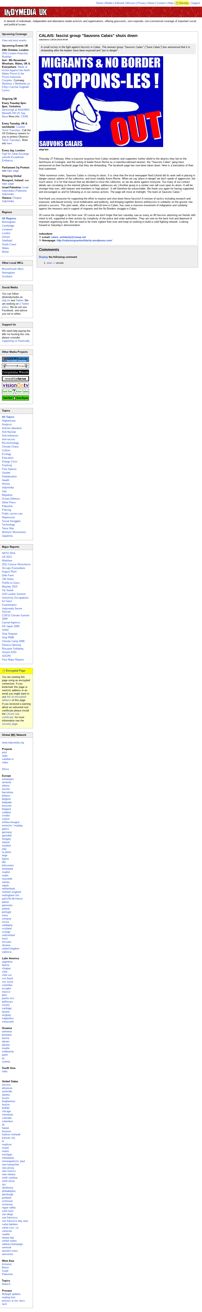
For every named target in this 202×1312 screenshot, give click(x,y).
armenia (6, 782)
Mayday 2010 (9, 586)
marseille (7, 878)
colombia (7, 985)
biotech (6, 1284)
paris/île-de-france (12, 898)
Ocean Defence (11, 498)
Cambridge (8, 225)
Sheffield (7, 240)
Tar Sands (8, 590)
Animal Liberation (12, 428)
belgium (6, 798)
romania (6, 918)
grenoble (7, 835)
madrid (6, 872)
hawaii (5, 1127)
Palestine (7, 506)
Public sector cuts (12, 513)
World (5, 251)
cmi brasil (7, 978)
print (4, 752)
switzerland (8, 935)
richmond (7, 1201)
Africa (5, 769)
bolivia (5, 965)
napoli (5, 885)
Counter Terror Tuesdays (13, 128)
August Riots (9, 571)
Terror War (8, 528)
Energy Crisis (9, 461)
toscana (6, 941)
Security (184, 3)
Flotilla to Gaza (10, 582)
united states (9, 1240)
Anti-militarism (10, 435)
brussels (7, 805)
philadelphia (8, 1191)
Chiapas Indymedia (12, 199)
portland (6, 1197)
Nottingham (8, 272)
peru (4, 994)
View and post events (14, 40)
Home (99, 3)
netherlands (8, 888)
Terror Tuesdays (11, 140)
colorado (7, 1117)
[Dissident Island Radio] (15, 367)
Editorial (119, 3)
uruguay (6, 1014)
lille (4, 862)
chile (4, 971)
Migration (7, 494)
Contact (161, 3)
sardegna (7, 925)
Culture (6, 450)
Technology (8, 524)
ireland (5, 842)
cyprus (6, 818)
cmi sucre (7, 981)
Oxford (6, 236)
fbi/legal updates (11, 1294)
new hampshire (10, 1164)
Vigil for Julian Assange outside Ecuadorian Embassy (15, 157)
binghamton (8, 1101)
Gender (6, 472)
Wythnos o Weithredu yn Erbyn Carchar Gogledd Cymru (16, 87)
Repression (8, 517)
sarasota (7, 1230)
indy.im (6, 300)
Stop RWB (8, 637)
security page (9, 723)
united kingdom (10, 948)
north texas (8, 1181)
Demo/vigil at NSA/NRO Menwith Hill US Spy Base (15, 113)
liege (4, 855)
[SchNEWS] (15, 360)
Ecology (6, 454)
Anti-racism (8, 439)
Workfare (7, 560)
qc (3, 1058)
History (6, 483)
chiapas (6, 968)
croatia (6, 815)
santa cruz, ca (10, 1227)
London (6, 233)
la (3, 1141)
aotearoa (7, 1031)
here (9, 143)
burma (5, 1038)
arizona (6, 1084)
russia (5, 921)
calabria (6, 812)
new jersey (8, 1167)
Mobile (109, 3)
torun (5, 938)
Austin (5, 1098)
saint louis (8, 1210)
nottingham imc (11, 895)
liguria (5, 858)
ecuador (6, 988)
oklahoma (7, 1187)
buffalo (6, 1107)
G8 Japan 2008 (10, 626)
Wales (5, 248)
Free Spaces (9, 469)
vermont (6, 1247)
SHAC (5, 629)
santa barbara (10, 1224)
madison (7, 1144)
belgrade (7, 802)
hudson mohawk (11, 1134)
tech (4, 1304)
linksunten (8, 865)
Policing (6, 509)
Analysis (7, 424)
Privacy (141, 3)
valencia (6, 951)
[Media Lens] (15, 380)
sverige (6, 931)
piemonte (7, 905)
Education (7, 457)
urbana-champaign (12, 1244)
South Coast (9, 244)
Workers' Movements (14, 532)
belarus (6, 795)
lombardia (7, 868)
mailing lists (9, 1297)
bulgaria (6, 809)
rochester (7, 1204)
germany (7, 832)
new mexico (9, 1171)
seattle (6, 1234)
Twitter (19, 300)
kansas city (8, 1137)
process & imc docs (13, 1300)
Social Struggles (11, 521)
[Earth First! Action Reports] (15, 399)
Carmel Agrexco (11, 622)
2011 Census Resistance (16, 564)
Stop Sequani (9, 633)
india (4, 1071)
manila (5, 1048)
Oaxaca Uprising (11, 644)
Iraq (4, 491)
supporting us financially (15, 340)
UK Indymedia (37, 10)
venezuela (8, 1021)
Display (43, 256)
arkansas (7, 1088)
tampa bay (8, 1237)
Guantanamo (9, 604)
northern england (11, 891)
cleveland (7, 1114)
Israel (5, 1270)
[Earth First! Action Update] (15, 393)
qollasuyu (7, 1001)
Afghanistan (9, 420)
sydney (6, 1061)
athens (6, 785)
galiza (5, 828)
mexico (6, 991)
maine (5, 1147)
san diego (7, 1214)
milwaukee (8, 1157)
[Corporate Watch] (15, 373)
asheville (7, 1091)
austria (6, 788)
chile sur (7, 975)
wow (49, 262)
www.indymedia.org (13, 742)
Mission (130, 3)
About (151, 3)
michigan (7, 1154)
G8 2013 (7, 556)
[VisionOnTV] (15, 386)
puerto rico (8, 998)
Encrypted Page (15, 670)
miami (5, 1151)
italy (4, 848)
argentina (7, 961)
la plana (6, 852)
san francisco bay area (15, 1220)
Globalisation (9, 476)
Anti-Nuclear (9, 431)
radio (4, 755)
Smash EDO (9, 652)
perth (5, 1054)
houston (6, 1131)
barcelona (7, 792)
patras (5, 901)
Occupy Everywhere (13, 568)
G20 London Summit (13, 594)
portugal (6, 911)
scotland (7, 928)
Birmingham (9, 222)
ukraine (6, 945)
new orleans (9, 1174)
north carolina (9, 1177)
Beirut (5, 1267)
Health (5, 480)
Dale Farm (8, 575)
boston (6, 1104)
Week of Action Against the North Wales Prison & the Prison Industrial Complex (16, 73)
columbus (7, 1121)
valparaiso (8, 1018)
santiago (7, 1008)
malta (5, 875)
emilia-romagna (10, 822)
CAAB (24, 116)
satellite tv (8, 759)
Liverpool (7, 229)
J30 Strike (8, 579)
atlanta (6, 1094)
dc (3, 1124)
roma (5, 915)
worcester (7, 1254)
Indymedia (8, 487)
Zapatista (7, 535)
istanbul (6, 845)
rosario (6, 1004)
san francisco (9, 1217)
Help (170, 3)
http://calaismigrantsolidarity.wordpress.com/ (84, 240)
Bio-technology (10, 442)
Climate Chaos (10, 446)
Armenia (6, 1264)
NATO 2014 (8, 553)
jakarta (6, 1044)
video (5, 762)
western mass (10, 1250)
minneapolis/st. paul (13, 1161)
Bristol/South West (12, 268)
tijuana (5, 1011)
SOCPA (6, 655)
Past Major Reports (13, 659)
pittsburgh (7, 1194)
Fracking (7, 465)
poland (5, 908)
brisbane (7, 1034)
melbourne (8, 1051)
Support (195, 3)
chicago (6, 1111)
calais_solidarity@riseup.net (68, 237)
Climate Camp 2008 (13, 641)
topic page (13, 170)
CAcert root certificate (10, 715)
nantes (6, 882)
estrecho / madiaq (12, 825)
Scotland (7, 276)
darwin (5, 1041)
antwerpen (8, 779)
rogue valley (9, 1207)
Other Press (9, 502)
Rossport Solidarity (13, 648)
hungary (6, 838)
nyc (4, 1184)
